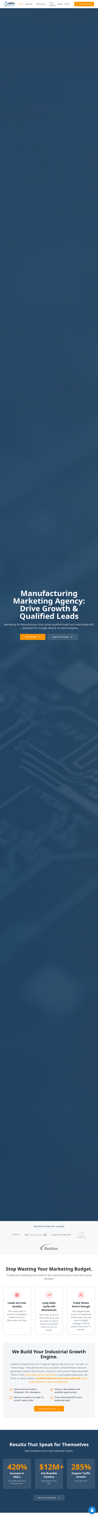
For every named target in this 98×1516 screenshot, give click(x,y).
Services (28, 4)
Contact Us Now (85, 4)
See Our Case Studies (47, 1497)
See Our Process (61, 637)
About (60, 4)
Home (20, 4)
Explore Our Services (47, 1408)
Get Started (30, 637)
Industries (40, 4)
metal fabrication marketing (40, 1374)
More (67, 4)
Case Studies (52, 4)
